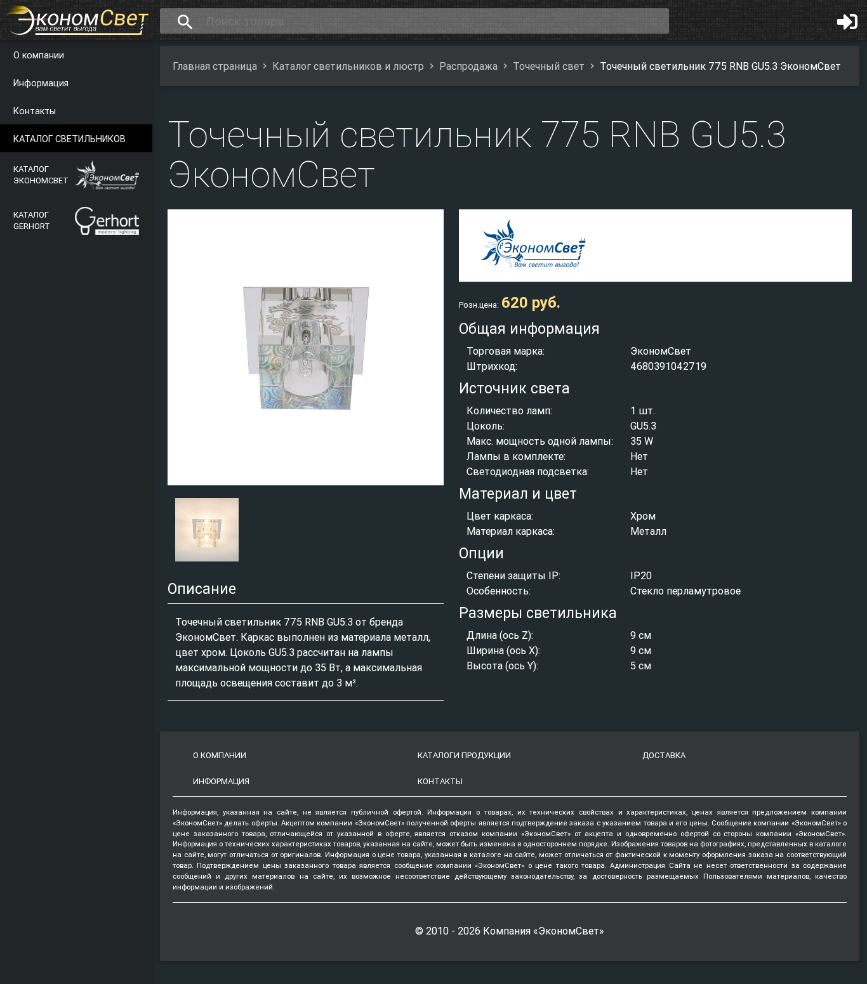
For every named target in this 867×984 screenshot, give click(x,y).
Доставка (663, 755)
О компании (38, 55)
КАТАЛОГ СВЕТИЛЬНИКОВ (69, 139)
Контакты (34, 111)
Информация (41, 83)
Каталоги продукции (464, 755)
